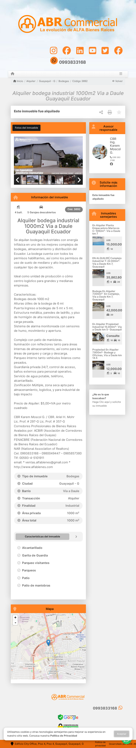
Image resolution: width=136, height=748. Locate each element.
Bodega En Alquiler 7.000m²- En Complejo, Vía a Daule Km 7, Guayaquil (106, 295)
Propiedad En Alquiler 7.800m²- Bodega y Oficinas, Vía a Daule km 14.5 (107, 353)
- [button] (15, 622)
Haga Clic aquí (101, 401)
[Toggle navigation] (120, 74)
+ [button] (15, 617)
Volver (119, 81)
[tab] (26, 128)
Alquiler (30, 81)
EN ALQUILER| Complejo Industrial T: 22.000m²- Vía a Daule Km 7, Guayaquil (107, 262)
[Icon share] (53, 50)
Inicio (19, 81)
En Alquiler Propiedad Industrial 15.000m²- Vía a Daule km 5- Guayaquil (107, 326)
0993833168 (72, 62)
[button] (19, 156)
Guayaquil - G (47, 81)
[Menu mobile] (12, 74)
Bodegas (64, 81)
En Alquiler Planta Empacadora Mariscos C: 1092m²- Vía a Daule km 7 (106, 229)
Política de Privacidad (63, 735)
